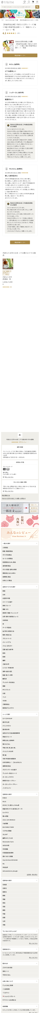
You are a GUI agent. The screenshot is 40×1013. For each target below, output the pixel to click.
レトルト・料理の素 (8, 668)
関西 (4, 910)
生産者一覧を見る (32, 874)
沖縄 (4, 925)
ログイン (6, 993)
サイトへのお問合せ (10, 1000)
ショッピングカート (9, 996)
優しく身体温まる (11, 175)
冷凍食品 (5, 620)
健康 (4, 686)
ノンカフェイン (7, 788)
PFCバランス (6, 690)
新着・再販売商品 (8, 551)
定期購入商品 (7, 577)
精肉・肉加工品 (7, 635)
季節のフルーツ (7, 737)
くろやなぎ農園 (7, 831)
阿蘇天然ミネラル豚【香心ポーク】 (13, 809)
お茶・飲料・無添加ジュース (10, 616)
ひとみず (5, 834)
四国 (4, 917)
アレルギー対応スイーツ (10, 773)
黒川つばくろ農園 (8, 856)
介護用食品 (6, 704)
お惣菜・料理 (6, 598)
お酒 (4, 693)
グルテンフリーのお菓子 (10, 770)
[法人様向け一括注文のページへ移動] (20, 508)
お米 (4, 595)
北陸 (4, 906)
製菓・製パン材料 (8, 675)
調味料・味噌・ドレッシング (10, 613)
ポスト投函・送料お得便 (9, 569)
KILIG (4, 801)
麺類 (4, 660)
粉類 (4, 657)
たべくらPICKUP (7, 718)
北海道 (5, 884)
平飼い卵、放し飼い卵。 (9, 748)
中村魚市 (5, 867)
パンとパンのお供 (8, 751)
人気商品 (5, 547)
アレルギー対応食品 (8, 682)
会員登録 (7, 989)
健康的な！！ (9, 99)
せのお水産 (6, 845)
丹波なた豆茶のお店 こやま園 (11, 20)
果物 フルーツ (7, 605)
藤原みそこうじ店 (8, 838)
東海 (4, 903)
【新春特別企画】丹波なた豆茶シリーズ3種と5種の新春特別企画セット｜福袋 (26, 46)
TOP (2, 20)
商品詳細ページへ (20, 55)
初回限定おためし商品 (9, 562)
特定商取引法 (6, 495)
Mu (4, 864)
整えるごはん (6, 744)
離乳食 (5, 679)
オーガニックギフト (8, 777)
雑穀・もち (5, 609)
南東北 (5, 892)
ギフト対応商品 (7, 555)
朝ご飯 (4, 755)
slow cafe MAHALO (9, 820)
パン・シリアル (7, 642)
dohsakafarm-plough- (10, 871)
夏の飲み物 (6, 729)
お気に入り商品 (7, 580)
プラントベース (7, 638)
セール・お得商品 (8, 558)
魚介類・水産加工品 (8, 631)
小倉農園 (5, 823)
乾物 (4, 653)
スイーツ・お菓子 (7, 602)
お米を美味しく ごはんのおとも (12, 762)
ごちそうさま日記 (7, 967)
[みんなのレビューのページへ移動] (20, 534)
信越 (4, 899)
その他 (4, 701)
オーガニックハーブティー (10, 784)
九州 (4, 921)
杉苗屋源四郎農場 (8, 853)
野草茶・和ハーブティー (9, 781)
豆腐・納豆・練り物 (8, 649)
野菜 (4, 591)
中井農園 (5, 849)
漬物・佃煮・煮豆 (7, 671)
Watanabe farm (8, 842)
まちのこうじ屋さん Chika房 (11, 805)
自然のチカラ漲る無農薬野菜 (11, 733)
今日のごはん (6, 975)
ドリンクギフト (7, 726)
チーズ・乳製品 (7, 627)
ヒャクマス (6, 812)
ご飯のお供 (6, 664)
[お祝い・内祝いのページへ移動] (20, 521)
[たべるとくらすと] (7, 2)
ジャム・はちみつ (7, 646)
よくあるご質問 (8, 985)
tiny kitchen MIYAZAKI (10, 860)
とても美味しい (10, 71)
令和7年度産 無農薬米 (9, 759)
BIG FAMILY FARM (8, 827)
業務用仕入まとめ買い (9, 573)
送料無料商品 (7, 566)
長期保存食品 (7, 766)
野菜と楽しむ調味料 (8, 740)
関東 (4, 895)
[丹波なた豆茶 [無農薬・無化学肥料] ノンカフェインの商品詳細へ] (8, 273)
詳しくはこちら (33, 943)
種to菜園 (5, 816)
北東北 (5, 888)
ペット (4, 697)
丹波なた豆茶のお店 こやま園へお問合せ (14, 498)
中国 (4, 914)
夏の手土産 (6, 722)
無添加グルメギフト (8, 708)
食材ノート (6, 971)
